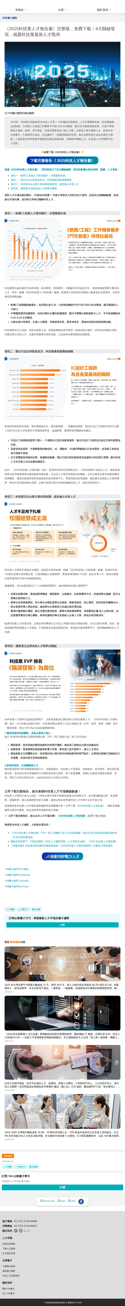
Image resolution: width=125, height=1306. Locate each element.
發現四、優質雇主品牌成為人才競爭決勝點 (34, 188)
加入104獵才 (8, 1293)
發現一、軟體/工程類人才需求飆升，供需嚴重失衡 (38, 175)
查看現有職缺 (8, 1243)
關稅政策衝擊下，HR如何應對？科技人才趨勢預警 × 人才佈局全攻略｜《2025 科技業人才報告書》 (64, 841)
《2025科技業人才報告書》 (72, 815)
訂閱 (62, 1187)
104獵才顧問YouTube (16, 886)
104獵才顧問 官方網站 (17, 869)
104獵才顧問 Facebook (17, 875)
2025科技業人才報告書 (90, 805)
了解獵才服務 (8, 1266)
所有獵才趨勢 (9, 18)
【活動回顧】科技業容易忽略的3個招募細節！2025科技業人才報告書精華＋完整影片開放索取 (62, 845)
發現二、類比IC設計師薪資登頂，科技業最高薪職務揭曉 (41, 179)
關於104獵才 (8, 1288)
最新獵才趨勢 (8, 1270)
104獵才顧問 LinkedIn (17, 880)
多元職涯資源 (8, 1253)
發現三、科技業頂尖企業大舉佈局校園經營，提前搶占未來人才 (45, 184)
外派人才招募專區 (11, 1275)
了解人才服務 (8, 1248)
